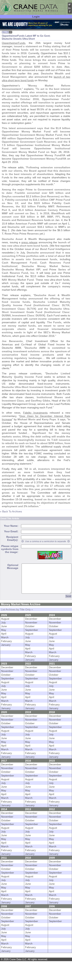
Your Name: (11, 525)
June (4, 626)
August (5, 618)
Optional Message (12, 566)
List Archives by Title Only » (17, 609)
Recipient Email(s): (12, 538)
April (3, 633)
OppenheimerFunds (13, 42)
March (4, 637)
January (6, 644)
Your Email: (11, 531)
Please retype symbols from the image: (9, 549)
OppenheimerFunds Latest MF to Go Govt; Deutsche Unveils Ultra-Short (26, 37)
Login (36, 16)
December (31, 618)
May (3, 629)
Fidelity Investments (35, 412)
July (3, 622)
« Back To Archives (11, 511)
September (31, 629)
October (30, 626)
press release (29, 242)
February (6, 641)
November (31, 622)
